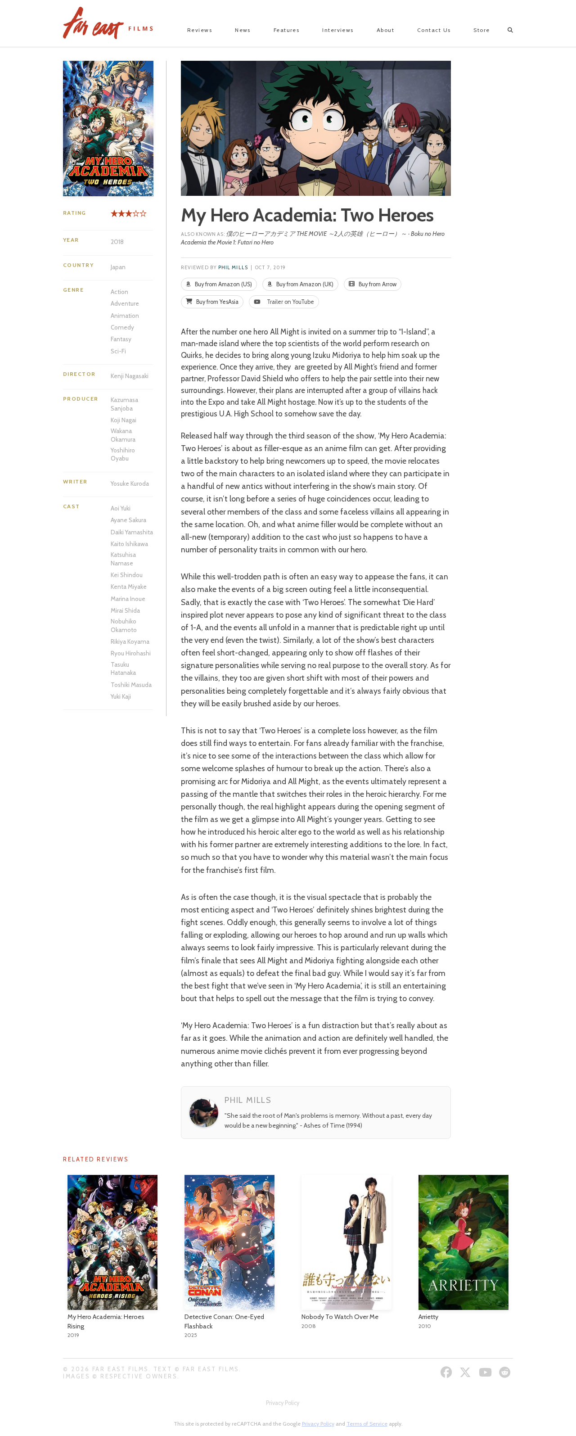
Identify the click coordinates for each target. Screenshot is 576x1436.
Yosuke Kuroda (130, 483)
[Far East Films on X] (466, 1372)
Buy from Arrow (376, 284)
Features (287, 30)
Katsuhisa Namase (123, 558)
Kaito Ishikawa (129, 543)
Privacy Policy (282, 1403)
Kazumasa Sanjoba (124, 403)
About (385, 30)
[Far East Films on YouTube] (486, 1372)
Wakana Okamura (123, 435)
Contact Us (433, 30)
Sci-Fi (118, 351)
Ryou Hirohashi (131, 653)
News (243, 30)
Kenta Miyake (129, 586)
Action (119, 291)
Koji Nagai (123, 420)
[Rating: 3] (121, 217)
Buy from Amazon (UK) (304, 284)
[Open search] (502, 30)
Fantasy (121, 339)
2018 (117, 241)
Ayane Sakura (128, 520)
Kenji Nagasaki (129, 375)
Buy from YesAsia (216, 301)
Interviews (337, 30)
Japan (118, 267)
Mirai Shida (125, 610)
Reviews (199, 30)
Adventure (125, 303)
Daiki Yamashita (132, 532)
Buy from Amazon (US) (223, 284)
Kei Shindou (127, 574)
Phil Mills (233, 268)
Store (481, 30)
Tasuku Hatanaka (123, 668)
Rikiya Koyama (130, 641)
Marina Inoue (128, 598)
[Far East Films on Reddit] (506, 1372)
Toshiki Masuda (131, 684)
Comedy (122, 327)
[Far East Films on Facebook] (447, 1372)
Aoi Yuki (120, 508)
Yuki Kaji (121, 696)
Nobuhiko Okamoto (124, 625)
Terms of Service (366, 1423)
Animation (125, 315)
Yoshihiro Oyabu (123, 454)
